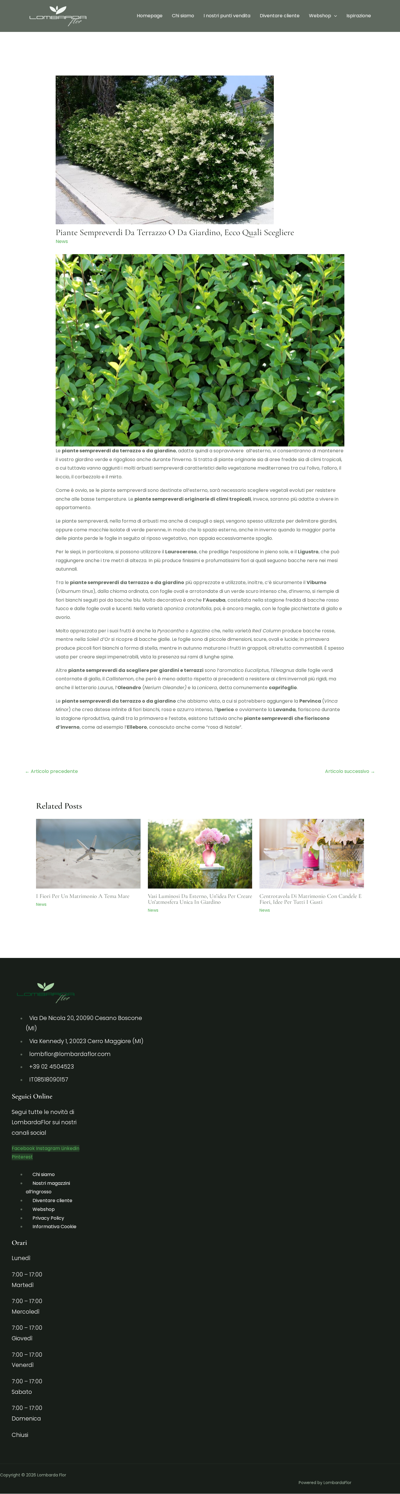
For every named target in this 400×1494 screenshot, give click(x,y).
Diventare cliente (280, 15)
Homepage (150, 15)
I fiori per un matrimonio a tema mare (82, 896)
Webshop (320, 15)
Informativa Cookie (54, 1226)
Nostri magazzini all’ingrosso (48, 1187)
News (62, 241)
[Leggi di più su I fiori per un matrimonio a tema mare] (88, 853)
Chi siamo (183, 15)
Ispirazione (358, 15)
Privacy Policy (48, 1218)
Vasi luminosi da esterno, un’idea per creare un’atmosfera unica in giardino (200, 899)
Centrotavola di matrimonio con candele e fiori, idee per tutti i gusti (310, 899)
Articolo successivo (350, 771)
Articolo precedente (51, 771)
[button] (334, 16)
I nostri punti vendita (227, 15)
